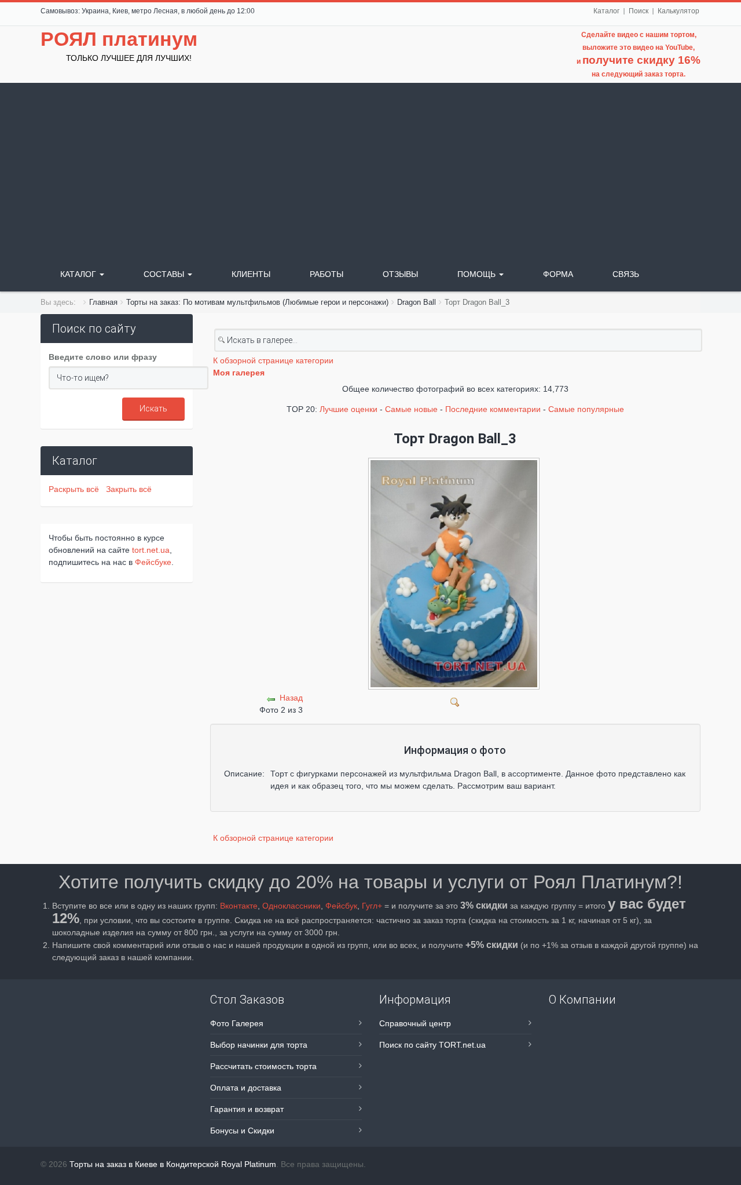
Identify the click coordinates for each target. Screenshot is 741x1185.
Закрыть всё (129, 489)
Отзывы (400, 274)
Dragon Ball (416, 302)
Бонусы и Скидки (242, 1130)
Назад (291, 697)
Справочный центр (415, 1023)
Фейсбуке (153, 562)
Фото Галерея (236, 1023)
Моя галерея (239, 372)
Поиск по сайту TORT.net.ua (432, 1044)
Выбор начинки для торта (258, 1044)
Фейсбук (341, 905)
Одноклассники (291, 905)
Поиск (638, 11)
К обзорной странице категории (273, 360)
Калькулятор (678, 11)
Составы (165, 274)
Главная (103, 302)
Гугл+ (372, 905)
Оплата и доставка (245, 1087)
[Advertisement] (370, 170)
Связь (625, 274)
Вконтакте (239, 905)
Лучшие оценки (348, 409)
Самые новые (411, 409)
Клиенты (251, 274)
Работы (326, 274)
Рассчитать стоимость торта (263, 1066)
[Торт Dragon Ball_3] (455, 701)
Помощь (477, 274)
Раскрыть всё (76, 489)
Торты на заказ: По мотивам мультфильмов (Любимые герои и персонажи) (257, 302)
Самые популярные (586, 409)
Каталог (606, 11)
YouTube (679, 47)
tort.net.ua (151, 550)
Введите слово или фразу (103, 357)
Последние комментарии (493, 409)
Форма (558, 274)
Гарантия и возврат (247, 1109)
